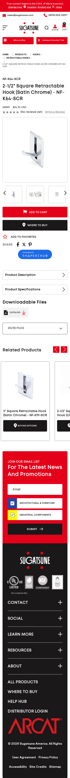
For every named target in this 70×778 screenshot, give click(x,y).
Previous (5, 193)
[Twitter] (24, 245)
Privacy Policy (48, 758)
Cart (64, 30)
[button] (35, 726)
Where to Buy (19, 40)
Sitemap (55, 767)
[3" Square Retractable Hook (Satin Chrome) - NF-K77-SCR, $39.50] (25, 385)
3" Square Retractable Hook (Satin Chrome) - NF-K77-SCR (25, 413)
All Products (23, 682)
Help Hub (17, 702)
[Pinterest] (30, 245)
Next (65, 193)
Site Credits (38, 767)
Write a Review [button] (55, 112)
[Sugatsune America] (29, 27)
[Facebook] (18, 245)
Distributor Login (28, 711)
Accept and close (50, 7)
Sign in (54, 30)
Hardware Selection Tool (53, 40)
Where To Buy (23, 692)
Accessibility (18, 767)
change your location (22, 7)
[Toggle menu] (7, 28)
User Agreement (24, 758)
